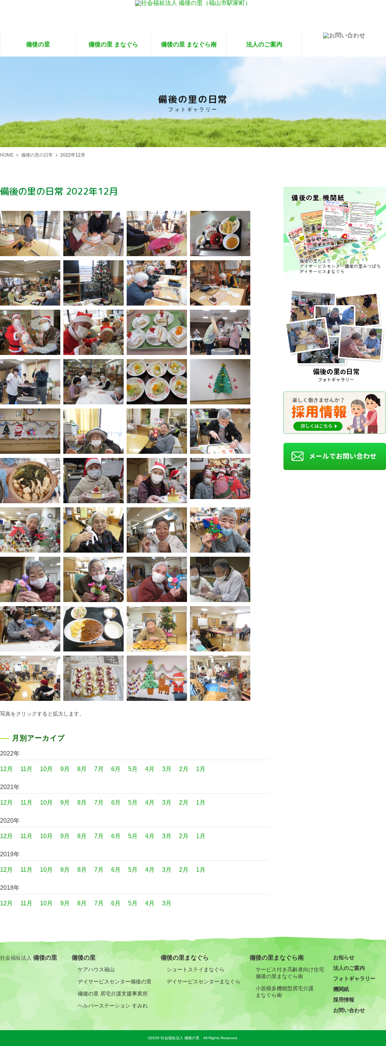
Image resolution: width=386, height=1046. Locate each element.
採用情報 (343, 1000)
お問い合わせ (349, 1010)
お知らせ (343, 957)
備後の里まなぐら (185, 957)
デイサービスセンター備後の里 (115, 981)
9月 (65, 769)
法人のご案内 (264, 44)
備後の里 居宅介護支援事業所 (113, 994)
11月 (26, 769)
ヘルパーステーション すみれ (113, 1006)
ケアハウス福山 (96, 969)
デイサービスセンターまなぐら (203, 981)
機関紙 (341, 989)
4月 (150, 769)
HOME (7, 155)
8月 (82, 769)
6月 (116, 769)
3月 (167, 769)
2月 (183, 769)
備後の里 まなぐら (113, 44)
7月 (99, 769)
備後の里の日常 (37, 155)
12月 (6, 769)
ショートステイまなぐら (196, 969)
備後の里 (38, 44)
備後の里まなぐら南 (277, 957)
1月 (200, 769)
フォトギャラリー (354, 978)
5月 (133, 769)
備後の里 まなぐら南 (189, 44)
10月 (46, 769)
